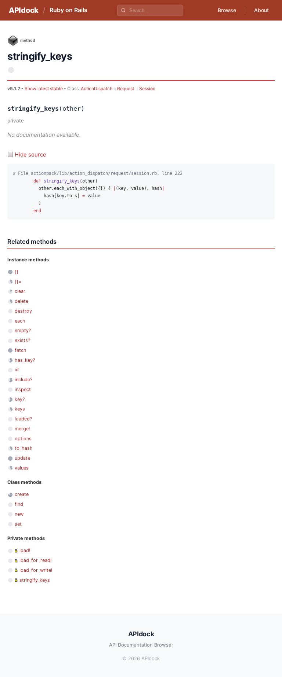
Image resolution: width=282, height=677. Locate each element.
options (23, 438)
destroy (23, 311)
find (19, 504)
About (261, 10)
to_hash (24, 448)
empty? (23, 330)
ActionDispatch (96, 88)
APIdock (24, 10)
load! (24, 550)
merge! (22, 428)
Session (147, 88)
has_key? (25, 360)
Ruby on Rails (68, 10)
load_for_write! (36, 570)
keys (20, 409)
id (17, 369)
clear (20, 291)
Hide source (30, 154)
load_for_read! (35, 560)
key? (20, 399)
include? (23, 379)
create (22, 494)
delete (21, 301)
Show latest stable (44, 88)
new (19, 514)
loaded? (23, 419)
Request (125, 88)
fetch (20, 350)
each (20, 321)
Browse (227, 10)
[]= (18, 281)
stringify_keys (34, 580)
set (18, 524)
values (22, 468)
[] (16, 272)
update (22, 458)
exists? (22, 340)
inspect (23, 389)
